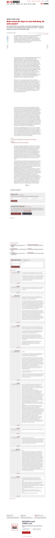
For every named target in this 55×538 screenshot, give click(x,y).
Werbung (42, 1)
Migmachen (33, 1)
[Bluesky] (7, 40)
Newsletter (29, 1)
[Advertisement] (27, 11)
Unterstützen (38, 1)
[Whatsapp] (7, 42)
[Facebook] (7, 36)
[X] (7, 38)
